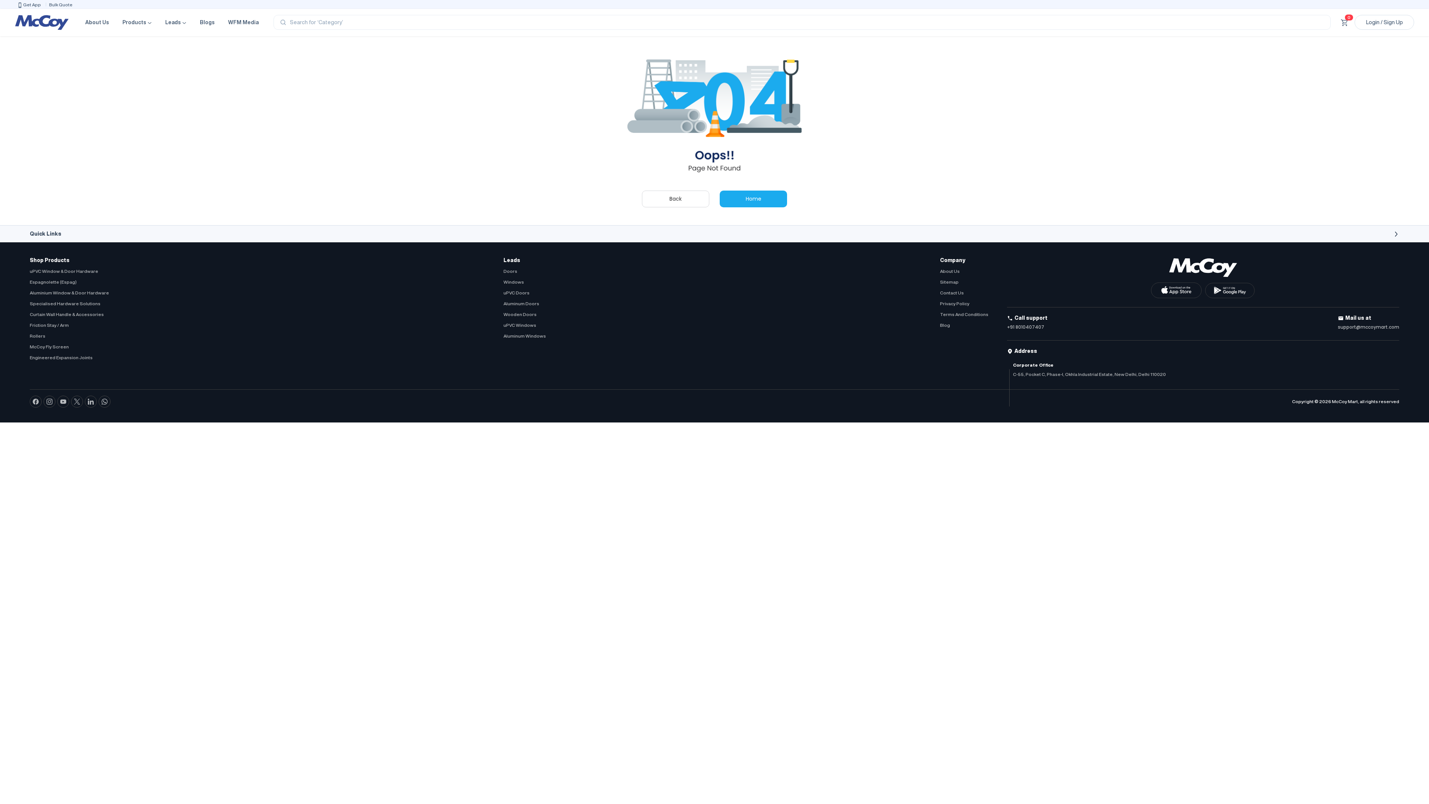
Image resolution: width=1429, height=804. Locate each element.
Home (753, 198)
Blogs (207, 22)
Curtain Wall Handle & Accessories (67, 314)
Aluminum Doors (521, 303)
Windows (513, 282)
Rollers (37, 336)
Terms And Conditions (964, 314)
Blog (945, 325)
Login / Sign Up (1384, 22)
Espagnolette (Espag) (53, 282)
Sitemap (949, 282)
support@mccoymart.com (1368, 327)
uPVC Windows (519, 325)
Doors (510, 271)
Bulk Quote (61, 4)
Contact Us (952, 292)
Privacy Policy (954, 303)
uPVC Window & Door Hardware (64, 271)
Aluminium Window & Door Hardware (69, 292)
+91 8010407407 (1025, 327)
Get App (32, 4)
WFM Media (243, 22)
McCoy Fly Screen (49, 346)
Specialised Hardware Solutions (65, 303)
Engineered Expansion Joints (61, 357)
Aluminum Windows (524, 336)
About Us (97, 22)
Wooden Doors (520, 314)
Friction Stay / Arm (49, 325)
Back (675, 198)
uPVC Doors (516, 292)
